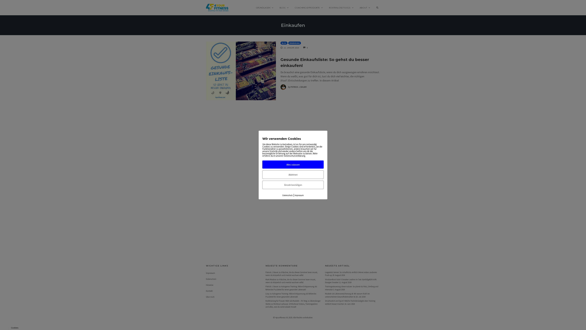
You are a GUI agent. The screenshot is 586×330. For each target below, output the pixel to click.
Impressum (299, 195)
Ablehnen (293, 174)
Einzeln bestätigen (293, 184)
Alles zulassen (293, 164)
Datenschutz (287, 195)
